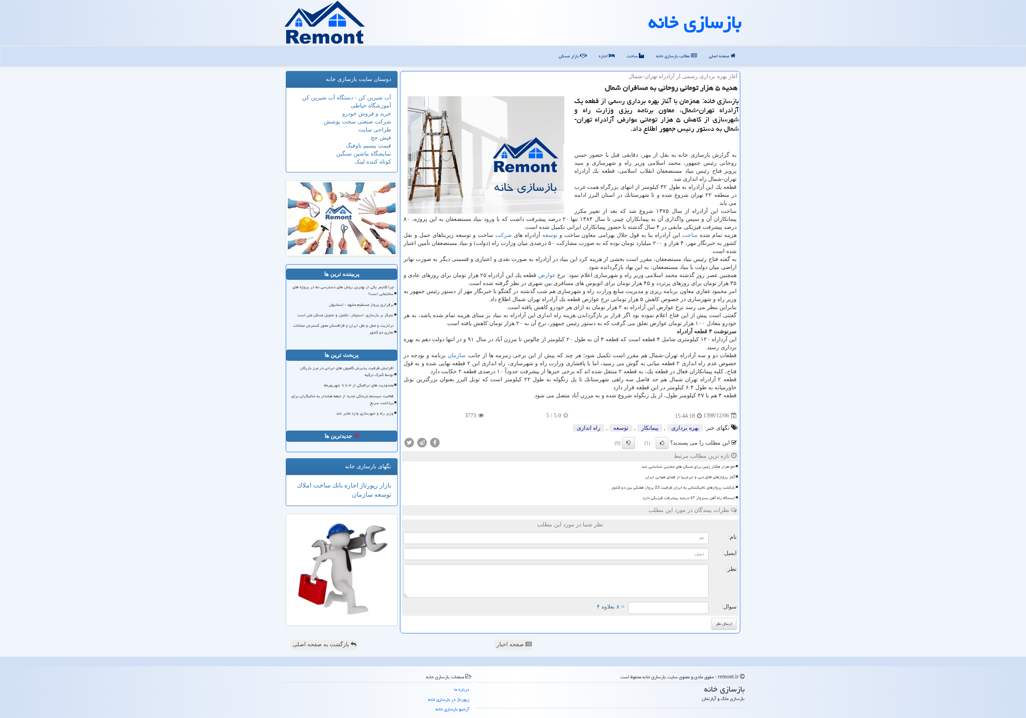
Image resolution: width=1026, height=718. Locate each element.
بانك (337, 485)
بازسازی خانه (694, 22)
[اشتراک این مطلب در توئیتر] (409, 442)
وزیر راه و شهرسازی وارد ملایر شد (365, 413)
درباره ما (461, 689)
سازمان (457, 355)
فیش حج (381, 138)
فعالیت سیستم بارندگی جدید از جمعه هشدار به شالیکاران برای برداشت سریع (342, 399)
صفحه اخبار (511, 644)
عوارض (546, 275)
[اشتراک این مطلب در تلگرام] (422, 442)
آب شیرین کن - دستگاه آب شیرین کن (346, 98)
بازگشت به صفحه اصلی (322, 644)
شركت (503, 235)
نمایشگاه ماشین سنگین (363, 154)
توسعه (549, 235)
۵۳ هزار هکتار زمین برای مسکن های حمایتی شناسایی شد (688, 467)
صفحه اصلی (720, 56)
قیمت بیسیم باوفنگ (368, 146)
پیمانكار (649, 428)
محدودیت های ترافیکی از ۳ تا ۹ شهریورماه (359, 385)
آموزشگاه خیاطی (371, 106)
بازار (384, 485)
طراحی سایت (374, 130)
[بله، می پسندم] (662, 443)
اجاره (604, 56)
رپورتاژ (368, 485)
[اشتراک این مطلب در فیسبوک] (434, 442)
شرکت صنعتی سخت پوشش (357, 122)
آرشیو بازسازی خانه (452, 709)
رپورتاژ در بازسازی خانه (448, 699)
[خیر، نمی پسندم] (628, 443)
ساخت (633, 56)
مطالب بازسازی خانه (673, 56)
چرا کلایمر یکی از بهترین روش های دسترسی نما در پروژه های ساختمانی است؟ (343, 290)
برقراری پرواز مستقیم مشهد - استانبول (361, 305)
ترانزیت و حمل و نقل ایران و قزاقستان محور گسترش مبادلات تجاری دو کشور (343, 329)
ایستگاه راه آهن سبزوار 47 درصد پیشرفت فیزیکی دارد (688, 498)
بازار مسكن (569, 56)
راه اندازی (588, 428)
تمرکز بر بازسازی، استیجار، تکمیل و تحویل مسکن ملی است (345, 315)
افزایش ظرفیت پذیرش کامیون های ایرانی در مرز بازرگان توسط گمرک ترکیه (347, 371)
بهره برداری (685, 428)
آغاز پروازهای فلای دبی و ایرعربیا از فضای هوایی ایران (690, 477)
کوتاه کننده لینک (373, 162)
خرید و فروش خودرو (366, 114)
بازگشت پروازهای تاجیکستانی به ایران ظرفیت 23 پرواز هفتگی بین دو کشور (673, 487)
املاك (304, 485)
